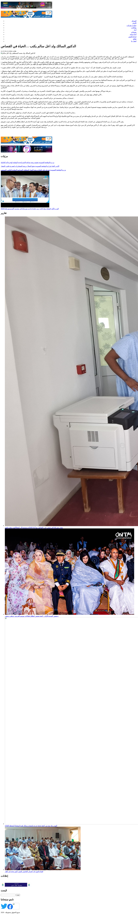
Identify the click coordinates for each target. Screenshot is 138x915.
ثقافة (134, 39)
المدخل (134, 21)
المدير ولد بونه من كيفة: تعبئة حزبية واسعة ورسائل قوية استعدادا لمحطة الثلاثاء (31, 826)
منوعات (133, 32)
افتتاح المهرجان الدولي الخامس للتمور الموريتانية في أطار (24, 871)
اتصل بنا (133, 41)
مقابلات (133, 28)
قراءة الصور (132, 37)
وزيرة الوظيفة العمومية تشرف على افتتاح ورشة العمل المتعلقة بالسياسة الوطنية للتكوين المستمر (33, 170)
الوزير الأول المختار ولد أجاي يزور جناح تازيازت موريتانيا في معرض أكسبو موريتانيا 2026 (30, 209)
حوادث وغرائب (131, 25)
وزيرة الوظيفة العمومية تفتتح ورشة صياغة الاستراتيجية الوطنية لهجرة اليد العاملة (27, 162)
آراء (135, 30)
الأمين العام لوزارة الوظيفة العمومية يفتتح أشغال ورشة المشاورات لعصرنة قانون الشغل (30, 166)
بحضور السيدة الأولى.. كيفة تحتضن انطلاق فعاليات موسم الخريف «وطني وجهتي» (32, 616)
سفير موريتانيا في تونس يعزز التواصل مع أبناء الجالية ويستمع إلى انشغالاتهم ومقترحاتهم (34, 527)
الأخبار (134, 23)
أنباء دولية (133, 34)
